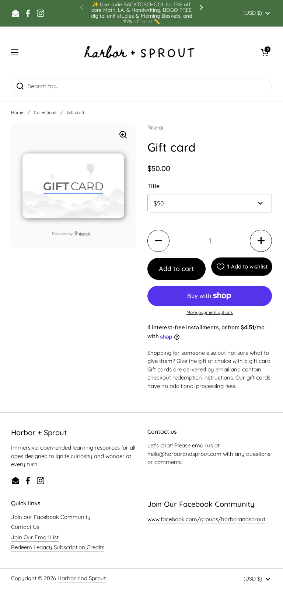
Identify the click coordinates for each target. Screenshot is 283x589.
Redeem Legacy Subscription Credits (57, 547)
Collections (45, 112)
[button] (264, 52)
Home (17, 112)
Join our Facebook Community (51, 516)
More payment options (209, 312)
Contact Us (25, 526)
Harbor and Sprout (81, 578)
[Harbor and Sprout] (140, 52)
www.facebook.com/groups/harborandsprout (206, 519)
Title (153, 186)
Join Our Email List (35, 537)
